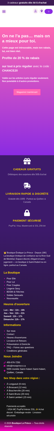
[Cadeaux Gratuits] (27, 161)
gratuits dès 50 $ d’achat (27, 2)
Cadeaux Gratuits (27, 169)
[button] (4, 11)
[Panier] (49, 11)
